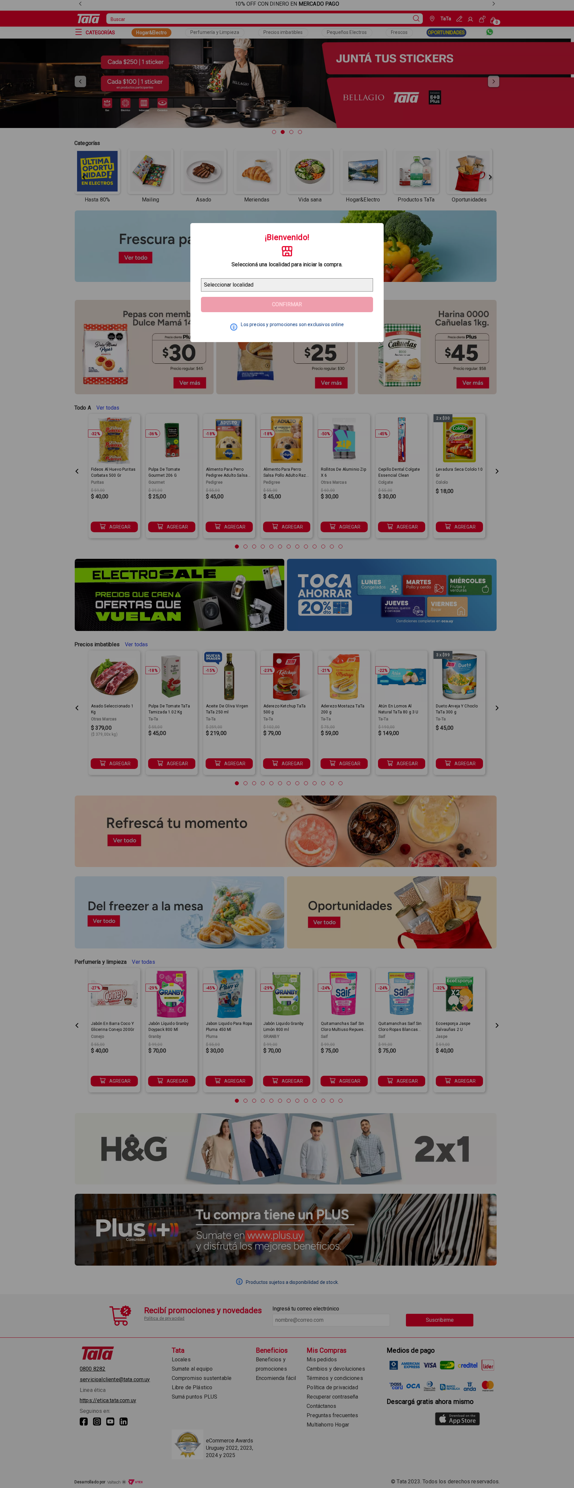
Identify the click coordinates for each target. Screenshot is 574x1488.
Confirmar (287, 304)
